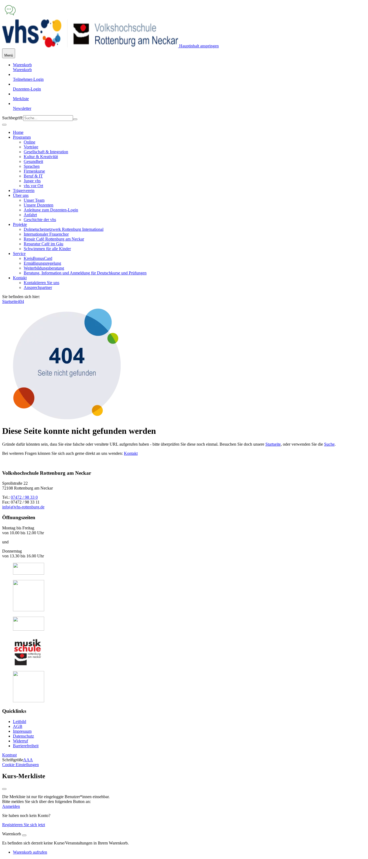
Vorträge (31, 147)
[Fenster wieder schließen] (4, 789)
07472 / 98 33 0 (24, 497)
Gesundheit (33, 161)
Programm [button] (22, 137)
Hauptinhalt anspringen (198, 46)
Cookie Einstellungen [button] (20, 764)
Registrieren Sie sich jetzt (23, 824)
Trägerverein (23, 190)
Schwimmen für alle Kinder (47, 248)
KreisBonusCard (38, 258)
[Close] (24, 835)
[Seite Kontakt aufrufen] (10, 17)
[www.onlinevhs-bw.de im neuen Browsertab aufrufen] (28, 573)
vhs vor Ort (33, 185)
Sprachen (32, 166)
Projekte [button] (20, 224)
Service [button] (19, 253)
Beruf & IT (33, 176)
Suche (329, 444)
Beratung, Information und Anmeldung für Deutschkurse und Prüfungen (85, 273)
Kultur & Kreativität (41, 156)
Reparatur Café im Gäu (43, 244)
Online (29, 142)
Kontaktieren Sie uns (41, 282)
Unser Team (34, 200)
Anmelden (11, 806)
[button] (22, 69)
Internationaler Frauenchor (46, 234)
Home (18, 132)
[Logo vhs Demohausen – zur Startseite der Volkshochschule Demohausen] (90, 46)
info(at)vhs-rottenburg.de (23, 507)
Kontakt (131, 453)
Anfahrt (30, 214)
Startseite (10, 301)
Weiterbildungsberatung (44, 268)
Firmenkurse (34, 171)
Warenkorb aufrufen (30, 852)
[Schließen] (4, 124)
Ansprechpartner (38, 287)
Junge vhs (32, 181)
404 (21, 301)
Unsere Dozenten (38, 205)
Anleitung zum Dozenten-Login (51, 210)
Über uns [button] (21, 195)
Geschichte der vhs (40, 219)
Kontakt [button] (20, 277)
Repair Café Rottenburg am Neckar (54, 239)
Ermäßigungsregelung (42, 263)
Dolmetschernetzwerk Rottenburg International (63, 229)
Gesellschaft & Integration (46, 151)
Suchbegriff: (12, 118)
